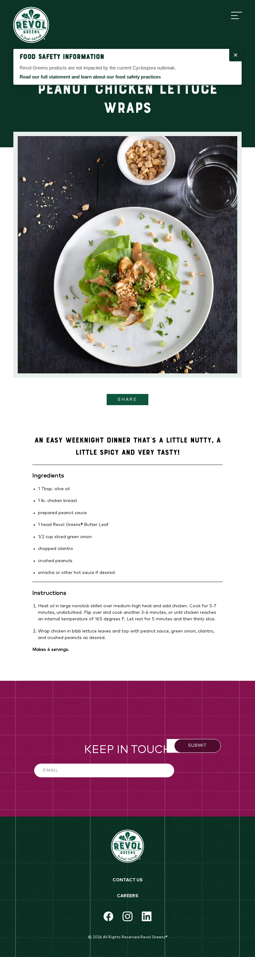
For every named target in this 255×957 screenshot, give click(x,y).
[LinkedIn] (147, 916)
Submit (197, 745)
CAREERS (127, 896)
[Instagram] (127, 916)
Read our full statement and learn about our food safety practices (90, 76)
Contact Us (128, 880)
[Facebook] (109, 916)
